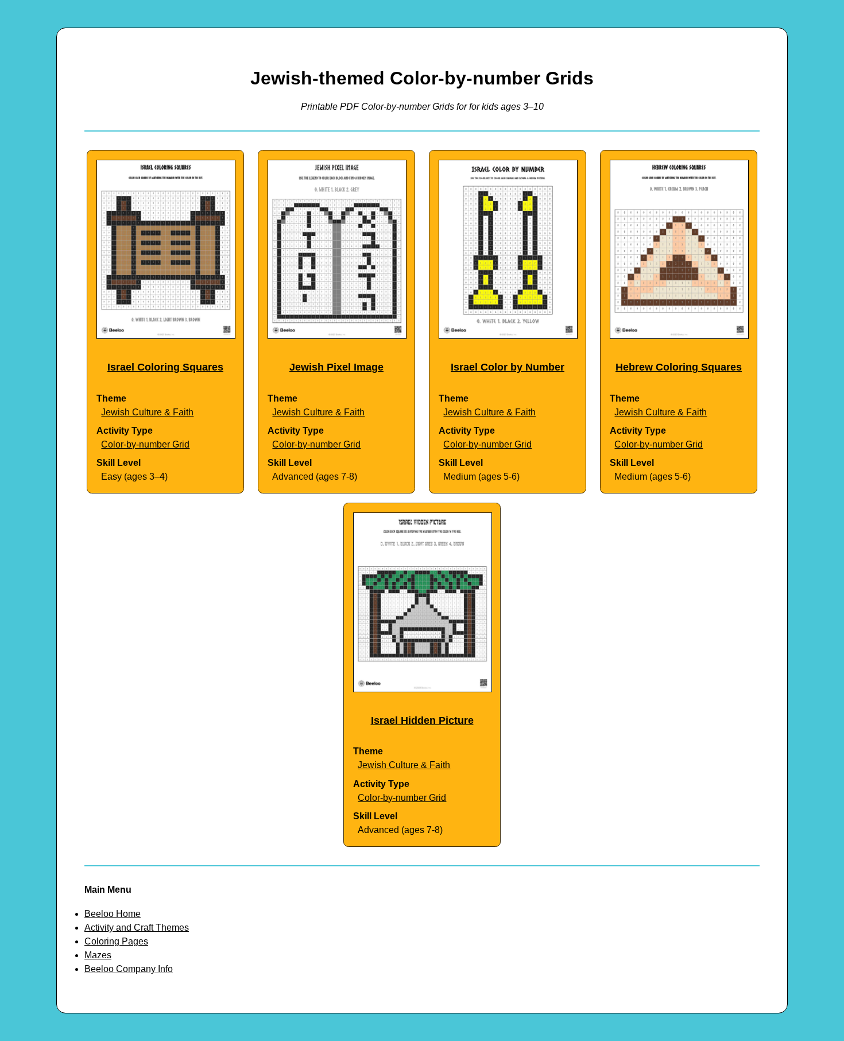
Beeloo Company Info (128, 969)
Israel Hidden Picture (422, 720)
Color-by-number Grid (145, 444)
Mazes (97, 955)
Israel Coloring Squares (165, 367)
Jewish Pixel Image (336, 367)
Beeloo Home (112, 914)
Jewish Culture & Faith (147, 412)
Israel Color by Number (507, 367)
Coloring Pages (116, 941)
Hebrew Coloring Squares (678, 367)
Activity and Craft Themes (136, 927)
